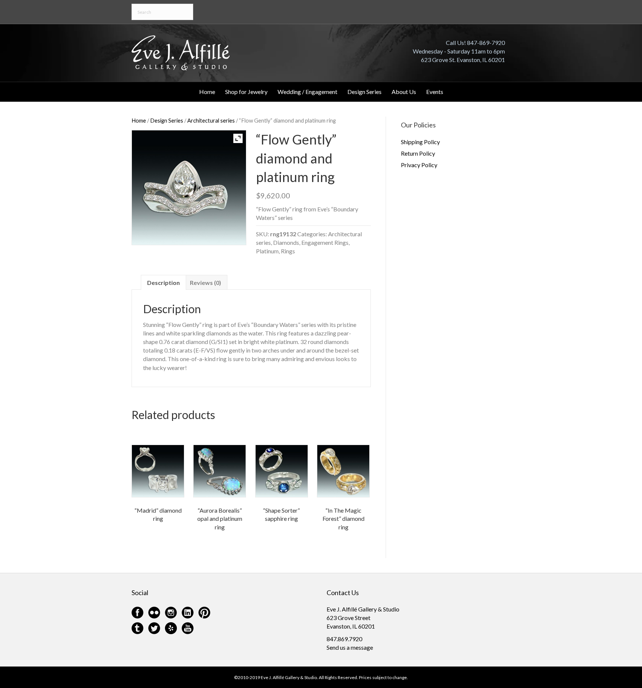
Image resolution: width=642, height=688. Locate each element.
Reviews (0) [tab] (205, 282)
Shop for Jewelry (246, 91)
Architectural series (211, 120)
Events (434, 91)
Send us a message (350, 647)
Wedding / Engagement (307, 91)
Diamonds (286, 242)
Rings (288, 250)
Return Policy (418, 153)
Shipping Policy (420, 141)
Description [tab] (163, 282)
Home (207, 91)
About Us (404, 91)
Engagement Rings (324, 242)
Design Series (364, 91)
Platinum (267, 250)
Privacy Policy (419, 164)
